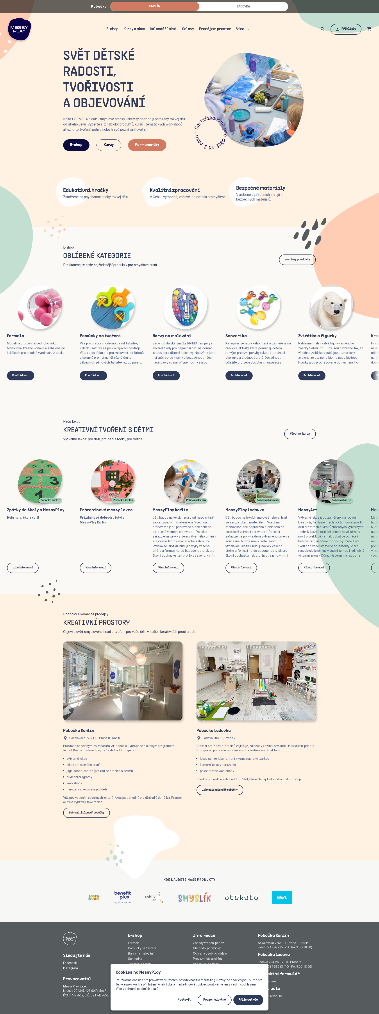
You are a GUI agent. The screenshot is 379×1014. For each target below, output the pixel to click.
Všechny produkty (297, 259)
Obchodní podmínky (207, 948)
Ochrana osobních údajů (210, 953)
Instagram (70, 968)
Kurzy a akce (134, 29)
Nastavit (184, 999)
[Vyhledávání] (322, 29)
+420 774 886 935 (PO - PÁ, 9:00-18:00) (285, 947)
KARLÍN (154, 6)
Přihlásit (348, 29)
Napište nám (267, 981)
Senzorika (135, 958)
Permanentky (147, 145)
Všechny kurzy (300, 433)
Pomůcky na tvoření (142, 948)
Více (240, 29)
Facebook (70, 963)
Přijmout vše (248, 999)
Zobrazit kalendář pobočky (86, 813)
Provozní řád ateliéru (207, 958)
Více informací (23, 567)
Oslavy (188, 29)
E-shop (112, 29)
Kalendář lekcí (163, 29)
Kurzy (109, 145)
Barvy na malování (141, 953)
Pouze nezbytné (214, 999)
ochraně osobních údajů (141, 989)
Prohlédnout (20, 375)
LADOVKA (243, 6)
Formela (133, 943)
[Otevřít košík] (369, 29)
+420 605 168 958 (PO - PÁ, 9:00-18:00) (285, 966)
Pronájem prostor (215, 29)
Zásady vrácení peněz (208, 943)
